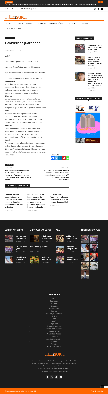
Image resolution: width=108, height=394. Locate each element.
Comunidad (71, 23)
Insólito (54, 311)
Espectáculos (54, 309)
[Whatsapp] (67, 158)
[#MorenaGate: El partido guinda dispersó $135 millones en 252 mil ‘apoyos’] (80, 60)
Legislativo (41, 23)
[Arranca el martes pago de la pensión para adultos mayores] (85, 260)
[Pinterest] (64, 158)
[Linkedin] (60, 158)
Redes (54, 316)
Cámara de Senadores (54, 329)
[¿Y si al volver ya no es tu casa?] (9, 250)
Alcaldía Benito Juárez (54, 339)
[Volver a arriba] (102, 386)
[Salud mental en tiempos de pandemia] (35, 239)
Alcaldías (54, 341)
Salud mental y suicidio (39, 246)
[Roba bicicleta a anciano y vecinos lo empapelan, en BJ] (85, 278)
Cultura (54, 303)
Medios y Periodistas (54, 314)
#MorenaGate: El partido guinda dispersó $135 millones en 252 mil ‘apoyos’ (95, 61)
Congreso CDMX (54, 331)
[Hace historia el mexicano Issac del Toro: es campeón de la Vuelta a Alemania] (9, 260)
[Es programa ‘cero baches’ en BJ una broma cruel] (80, 48)
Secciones (18, 23)
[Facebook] (53, 158)
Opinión (29, 23)
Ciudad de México (56, 23)
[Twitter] (56, 158)
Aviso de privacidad (97, 391)
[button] (99, 2)
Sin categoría (10, 38)
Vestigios (84, 23)
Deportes (54, 306)
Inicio (8, 23)
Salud (54, 319)
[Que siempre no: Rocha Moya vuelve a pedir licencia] (94, 251)
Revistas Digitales (13, 28)
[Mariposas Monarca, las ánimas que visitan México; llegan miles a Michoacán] (35, 260)
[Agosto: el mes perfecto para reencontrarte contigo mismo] (60, 250)
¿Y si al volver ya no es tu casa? (21, 249)
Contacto (35, 9)
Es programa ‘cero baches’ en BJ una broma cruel (95, 47)
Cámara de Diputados (54, 326)
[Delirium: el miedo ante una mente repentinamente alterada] (60, 239)
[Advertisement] (90, 162)
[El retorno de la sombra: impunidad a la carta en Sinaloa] (94, 260)
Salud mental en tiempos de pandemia (46, 238)
